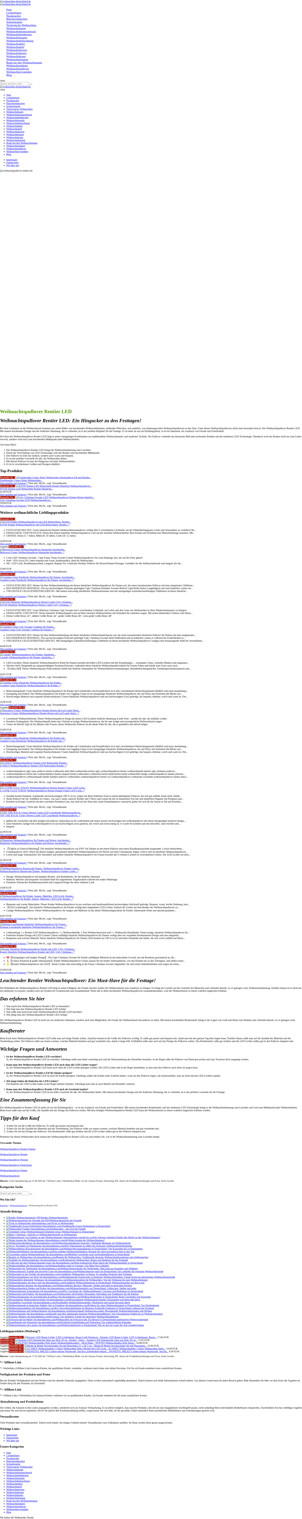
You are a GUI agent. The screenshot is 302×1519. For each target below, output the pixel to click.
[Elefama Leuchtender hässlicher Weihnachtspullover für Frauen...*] (33, 924)
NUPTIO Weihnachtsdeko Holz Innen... (115, 1343)
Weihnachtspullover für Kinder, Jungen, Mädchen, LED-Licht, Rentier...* (36, 899)
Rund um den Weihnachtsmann (21, 1500)
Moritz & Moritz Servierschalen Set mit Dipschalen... (120, 1345)
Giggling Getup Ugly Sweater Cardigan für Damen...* (27, 629)
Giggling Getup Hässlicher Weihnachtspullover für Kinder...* (30, 685)
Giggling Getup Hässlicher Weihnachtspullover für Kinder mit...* (32, 741)
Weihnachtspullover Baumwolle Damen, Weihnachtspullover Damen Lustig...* (39, 871)
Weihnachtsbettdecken (17, 1475)
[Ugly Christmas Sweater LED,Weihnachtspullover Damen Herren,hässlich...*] (55, 497)
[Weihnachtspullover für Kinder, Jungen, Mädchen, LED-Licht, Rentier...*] (37, 896)
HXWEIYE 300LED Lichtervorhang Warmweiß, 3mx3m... (138, 1351)
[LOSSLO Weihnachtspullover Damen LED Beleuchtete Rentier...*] (34, 763)
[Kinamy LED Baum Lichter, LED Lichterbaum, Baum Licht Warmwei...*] (62, 1337)
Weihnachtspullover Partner (13, 1170)
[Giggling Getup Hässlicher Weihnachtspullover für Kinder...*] (31, 682)
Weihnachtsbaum (14, 1469)
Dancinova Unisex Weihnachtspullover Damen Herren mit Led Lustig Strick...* (39, 713)
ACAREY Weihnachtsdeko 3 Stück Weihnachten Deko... (136, 1348)
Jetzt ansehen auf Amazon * (14, 483)
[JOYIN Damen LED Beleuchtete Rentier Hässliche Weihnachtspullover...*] (54, 486)
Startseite (4, 1205)
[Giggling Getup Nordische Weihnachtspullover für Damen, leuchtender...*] (37, 577)
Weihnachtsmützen (15, 1503)
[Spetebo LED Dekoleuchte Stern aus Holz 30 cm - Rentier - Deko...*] (51, 1340)
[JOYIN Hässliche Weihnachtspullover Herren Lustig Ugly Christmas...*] (36, 602)
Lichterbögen (13, 1455)
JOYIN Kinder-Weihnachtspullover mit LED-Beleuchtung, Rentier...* (35, 524)
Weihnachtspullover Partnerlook (16, 1165)
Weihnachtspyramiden (17, 1509)
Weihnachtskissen (15, 1492)
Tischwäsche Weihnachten (19, 1467)
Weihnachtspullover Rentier (14, 1154)
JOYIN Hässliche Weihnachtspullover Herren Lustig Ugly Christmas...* (36, 605)
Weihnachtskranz (14, 1495)
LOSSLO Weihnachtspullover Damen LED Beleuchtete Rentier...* (33, 765)
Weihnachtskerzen (15, 1489)
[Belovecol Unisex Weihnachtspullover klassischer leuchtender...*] (33, 549)
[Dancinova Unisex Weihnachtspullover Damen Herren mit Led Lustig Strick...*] (40, 710)
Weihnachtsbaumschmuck (19, 1472)
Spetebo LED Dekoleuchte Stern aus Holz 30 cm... (112, 1340)
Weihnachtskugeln (15, 1478)
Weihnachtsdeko (14, 1484)
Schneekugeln (13, 1464)
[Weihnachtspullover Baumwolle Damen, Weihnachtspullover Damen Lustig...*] (40, 868)
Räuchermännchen (15, 1461)
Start (8, 1452)
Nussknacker (12, 1458)
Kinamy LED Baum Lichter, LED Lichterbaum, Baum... (128, 1337)
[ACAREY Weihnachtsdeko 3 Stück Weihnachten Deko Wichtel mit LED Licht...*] (66, 1348)
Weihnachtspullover (10, 1175)
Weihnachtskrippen (15, 1498)
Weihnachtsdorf (14, 1486)
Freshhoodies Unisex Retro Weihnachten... (21, 480)
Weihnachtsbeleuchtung (18, 1481)
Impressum (11, 159)
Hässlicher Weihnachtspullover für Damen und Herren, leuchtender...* (35, 843)
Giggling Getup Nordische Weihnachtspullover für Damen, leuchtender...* (37, 580)
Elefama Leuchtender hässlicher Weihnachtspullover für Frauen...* (33, 927)
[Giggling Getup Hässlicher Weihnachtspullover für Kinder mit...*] (33, 738)
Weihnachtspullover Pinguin (14, 1159)
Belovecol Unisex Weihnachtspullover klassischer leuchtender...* (32, 552)
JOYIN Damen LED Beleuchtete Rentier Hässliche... (26, 489)
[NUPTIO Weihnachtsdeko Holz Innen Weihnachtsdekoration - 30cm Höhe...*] (55, 1343)
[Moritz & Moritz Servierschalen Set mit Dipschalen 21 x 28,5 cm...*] (59, 1345)
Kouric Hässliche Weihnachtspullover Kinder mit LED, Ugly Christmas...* (37, 952)
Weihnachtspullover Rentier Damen (17, 1149)
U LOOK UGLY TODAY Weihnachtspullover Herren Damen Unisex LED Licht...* (42, 790)
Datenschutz (12, 162)
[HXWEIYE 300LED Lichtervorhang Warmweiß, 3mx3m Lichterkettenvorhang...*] (67, 1351)
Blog (8, 1512)
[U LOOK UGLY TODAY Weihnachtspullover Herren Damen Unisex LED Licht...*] (43, 787)
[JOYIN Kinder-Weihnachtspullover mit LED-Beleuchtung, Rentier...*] (35, 522)
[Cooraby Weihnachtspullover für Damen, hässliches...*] (28, 654)
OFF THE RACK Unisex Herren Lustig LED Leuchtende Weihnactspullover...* (40, 815)
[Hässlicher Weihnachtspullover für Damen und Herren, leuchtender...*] (35, 840)
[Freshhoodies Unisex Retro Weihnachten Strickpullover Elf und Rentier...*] (53, 477)
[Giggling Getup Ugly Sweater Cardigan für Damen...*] (27, 627)
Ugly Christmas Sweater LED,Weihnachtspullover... (26, 500)
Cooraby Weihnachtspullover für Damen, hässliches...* (27, 657)
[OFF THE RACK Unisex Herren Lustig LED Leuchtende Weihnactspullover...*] (41, 812)
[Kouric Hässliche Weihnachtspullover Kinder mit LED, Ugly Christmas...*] (38, 949)
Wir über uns (12, 165)
